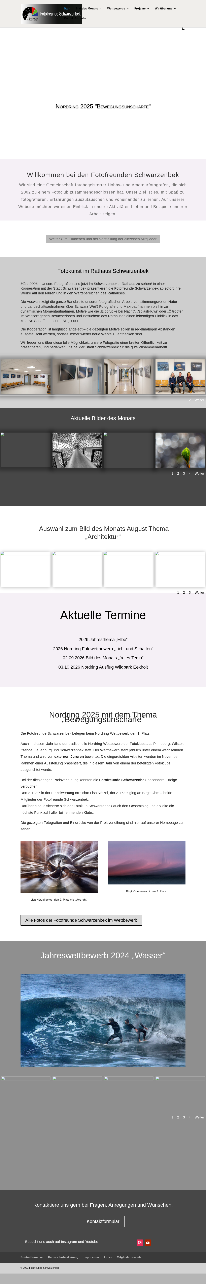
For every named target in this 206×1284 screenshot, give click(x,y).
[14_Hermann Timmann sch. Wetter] (129, 1079)
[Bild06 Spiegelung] (25, 554)
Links (108, 1257)
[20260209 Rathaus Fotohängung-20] (180, 393)
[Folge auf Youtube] (148, 1242)
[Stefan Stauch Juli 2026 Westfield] (77, 466)
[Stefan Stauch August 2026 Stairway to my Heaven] (25, 435)
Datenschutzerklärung (63, 1257)
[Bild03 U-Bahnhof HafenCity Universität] (128, 554)
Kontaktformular (75, 18)
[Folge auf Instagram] (140, 1242)
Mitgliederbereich (129, 1257)
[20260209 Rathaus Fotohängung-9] (128, 393)
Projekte (140, 8)
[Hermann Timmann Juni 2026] (128, 435)
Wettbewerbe (116, 8)
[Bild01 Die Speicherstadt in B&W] (180, 554)
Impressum (91, 1257)
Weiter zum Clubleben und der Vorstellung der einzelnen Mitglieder (103, 239)
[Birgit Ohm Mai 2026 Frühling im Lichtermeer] (180, 466)
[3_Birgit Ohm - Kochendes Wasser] (180, 1079)
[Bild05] (77, 554)
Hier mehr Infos (103, 121)
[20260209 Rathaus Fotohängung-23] (25, 393)
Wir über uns (163, 8)
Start (67, 8)
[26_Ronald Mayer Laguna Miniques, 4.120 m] (26, 1079)
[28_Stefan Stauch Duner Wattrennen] (77, 1079)
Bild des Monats (87, 8)
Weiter (199, 400)
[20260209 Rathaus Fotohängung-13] (77, 393)
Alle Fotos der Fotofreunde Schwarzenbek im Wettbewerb (81, 920)
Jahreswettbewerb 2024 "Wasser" (103, 106)
